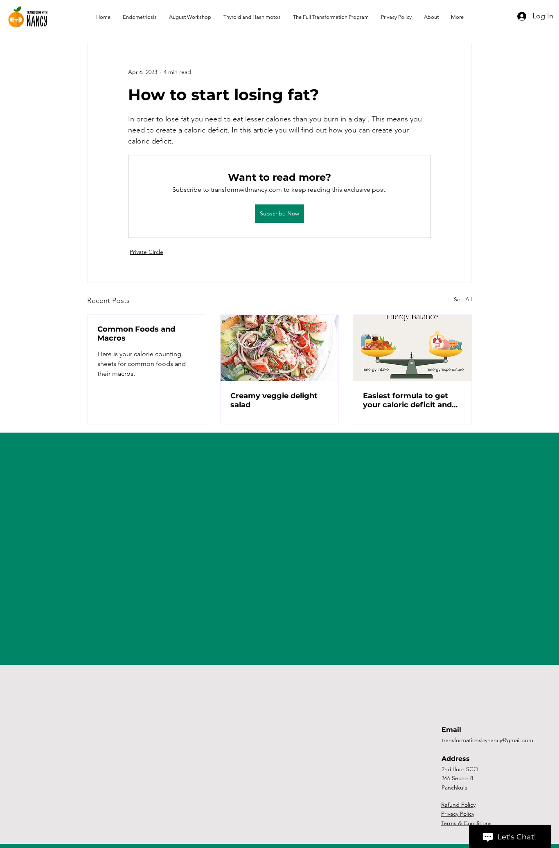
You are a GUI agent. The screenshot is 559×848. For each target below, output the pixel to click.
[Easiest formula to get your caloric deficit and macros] (412, 348)
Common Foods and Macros (136, 334)
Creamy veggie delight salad (274, 400)
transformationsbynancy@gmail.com (487, 740)
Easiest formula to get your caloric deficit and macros (407, 400)
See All (463, 299)
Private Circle (146, 252)
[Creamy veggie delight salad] (280, 348)
